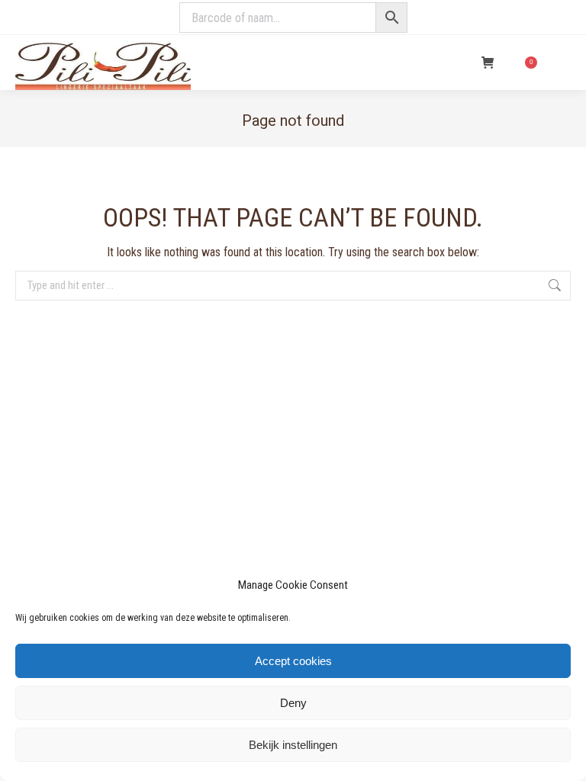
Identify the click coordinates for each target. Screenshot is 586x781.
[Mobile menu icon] (561, 62)
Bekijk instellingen (293, 744)
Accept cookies (293, 660)
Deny (293, 702)
